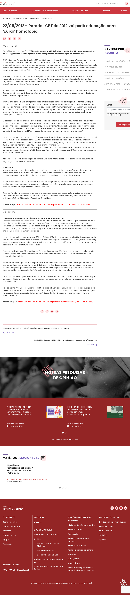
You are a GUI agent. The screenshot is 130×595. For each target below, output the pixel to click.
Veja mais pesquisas (63, 439)
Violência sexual (113, 67)
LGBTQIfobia (73, 559)
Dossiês (37, 539)
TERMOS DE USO (11, 564)
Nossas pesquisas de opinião (46, 534)
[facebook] (116, 508)
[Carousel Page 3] (66, 487)
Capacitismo (74, 563)
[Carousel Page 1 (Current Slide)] (63, 433)
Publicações (8, 544)
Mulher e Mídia (112, 84)
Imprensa (7, 531)
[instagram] (126, 3)
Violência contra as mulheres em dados (48, 560)
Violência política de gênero (80, 550)
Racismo (109, 72)
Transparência (9, 535)
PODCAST (39, 517)
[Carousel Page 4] (69, 487)
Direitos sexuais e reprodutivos (112, 522)
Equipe (6, 539)
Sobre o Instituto (10, 522)
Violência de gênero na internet (78, 539)
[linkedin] (125, 508)
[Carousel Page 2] (66, 433)
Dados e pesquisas (15, 423)
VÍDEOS (38, 522)
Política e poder (106, 526)
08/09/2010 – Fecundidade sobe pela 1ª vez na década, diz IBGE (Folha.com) (20, 469)
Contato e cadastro (11, 526)
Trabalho (103, 535)
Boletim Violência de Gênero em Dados (48, 567)
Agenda (102, 539)
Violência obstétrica (77, 545)
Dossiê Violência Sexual (47, 555)
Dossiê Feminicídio (45, 550)
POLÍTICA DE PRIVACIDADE (16, 569)
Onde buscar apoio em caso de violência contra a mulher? (81, 569)
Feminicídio (123, 72)
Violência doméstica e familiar (81, 525)
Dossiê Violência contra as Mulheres (48, 544)
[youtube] (121, 508)
